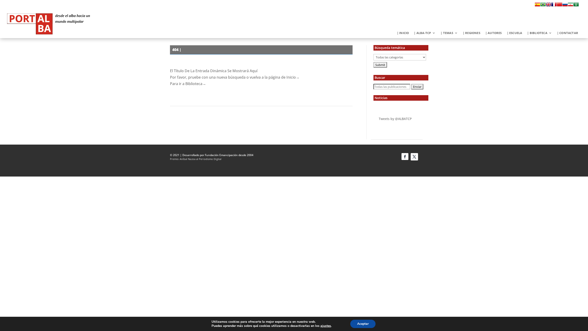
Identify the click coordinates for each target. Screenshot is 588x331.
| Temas (447, 33)
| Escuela (514, 33)
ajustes (325, 326)
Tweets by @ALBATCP (395, 119)
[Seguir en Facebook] (404, 156)
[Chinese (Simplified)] (559, 5)
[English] (548, 5)
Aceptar (363, 324)
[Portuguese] (543, 5)
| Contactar (567, 33)
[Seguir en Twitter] (414, 156)
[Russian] (565, 5)
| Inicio (403, 33)
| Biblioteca (537, 33)
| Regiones (471, 33)
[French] (554, 5)
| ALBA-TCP (422, 33)
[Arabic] (576, 5)
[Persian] (570, 5)
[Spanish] (537, 5)
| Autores (493, 33)
